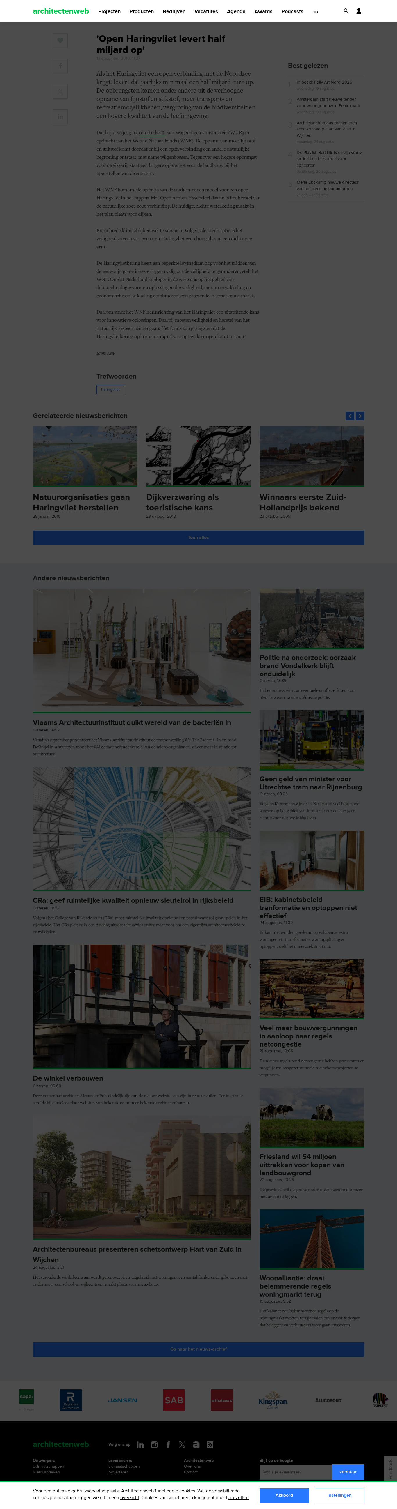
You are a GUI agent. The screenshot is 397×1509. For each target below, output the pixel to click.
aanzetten (238, 1498)
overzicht (129, 1498)
